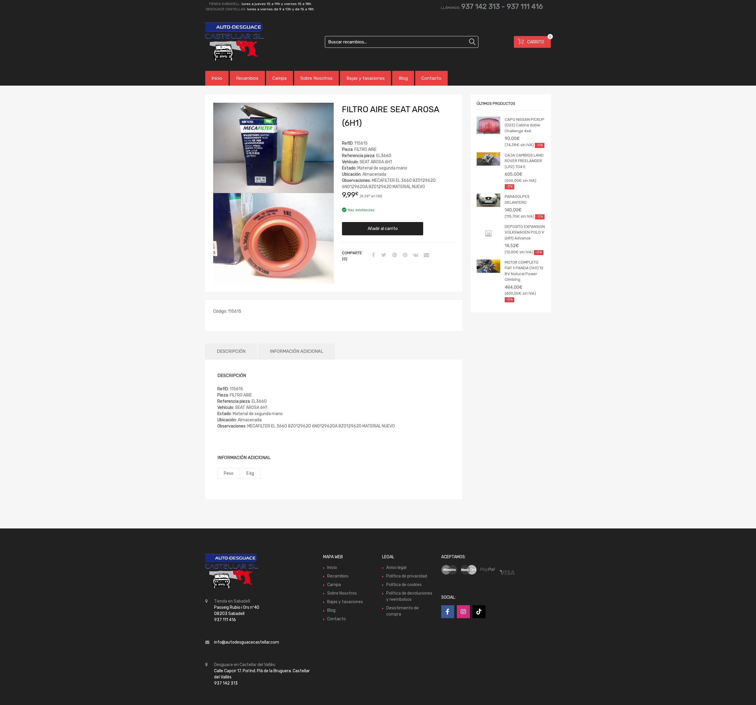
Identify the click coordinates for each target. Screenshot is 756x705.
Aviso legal (396, 567)
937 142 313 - (484, 6)
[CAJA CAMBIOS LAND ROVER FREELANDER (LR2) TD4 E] (488, 159)
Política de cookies (404, 584)
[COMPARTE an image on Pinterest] (404, 255)
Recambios (247, 78)
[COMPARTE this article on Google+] (393, 255)
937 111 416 (525, 6)
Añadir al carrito (383, 228)
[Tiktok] (478, 611)
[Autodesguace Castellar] (230, 41)
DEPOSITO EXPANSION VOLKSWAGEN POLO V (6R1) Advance (525, 232)
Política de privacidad (406, 576)
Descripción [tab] (231, 351)
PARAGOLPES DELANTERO (517, 199)
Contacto (431, 78)
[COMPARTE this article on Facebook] (372, 255)
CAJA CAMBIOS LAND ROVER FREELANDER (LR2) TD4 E (524, 161)
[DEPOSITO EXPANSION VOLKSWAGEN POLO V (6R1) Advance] (488, 234)
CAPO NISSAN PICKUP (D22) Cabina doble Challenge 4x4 (524, 125)
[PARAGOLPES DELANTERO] (488, 200)
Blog (403, 78)
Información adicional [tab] (296, 351)
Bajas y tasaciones (365, 78)
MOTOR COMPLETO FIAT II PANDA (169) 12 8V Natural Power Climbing (524, 271)
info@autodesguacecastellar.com (246, 642)
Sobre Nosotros (316, 78)
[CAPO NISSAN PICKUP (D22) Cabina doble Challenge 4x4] (488, 125)
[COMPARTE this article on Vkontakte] (415, 255)
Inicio (216, 78)
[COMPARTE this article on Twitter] (383, 255)
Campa (279, 78)
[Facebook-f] (447, 611)
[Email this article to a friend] (425, 255)
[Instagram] (463, 611)
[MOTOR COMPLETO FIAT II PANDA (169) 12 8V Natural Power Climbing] (488, 266)
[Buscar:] (401, 42)
